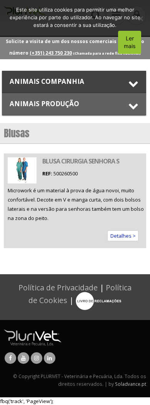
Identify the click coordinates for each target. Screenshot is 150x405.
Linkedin (49, 358)
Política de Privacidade (58, 287)
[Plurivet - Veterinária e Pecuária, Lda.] (33, 337)
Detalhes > (123, 235)
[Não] (140, 18)
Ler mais (129, 42)
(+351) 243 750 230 (51, 53)
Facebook (10, 358)
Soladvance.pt (130, 384)
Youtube (23, 358)
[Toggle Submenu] (74, 82)
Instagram (36, 358)
